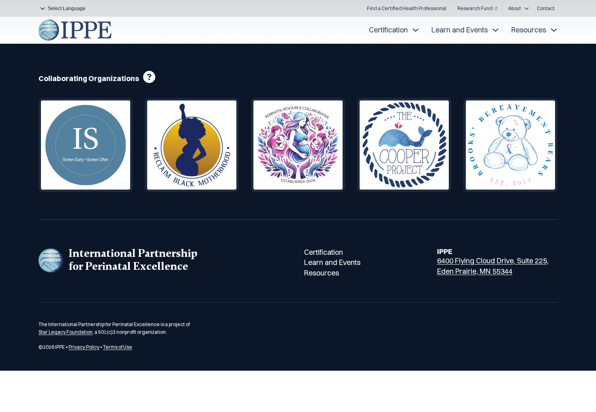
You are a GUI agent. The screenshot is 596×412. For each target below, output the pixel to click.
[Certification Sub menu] (415, 30)
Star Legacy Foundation (65, 332)
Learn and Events (459, 29)
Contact (546, 8)
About (514, 8)
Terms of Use (117, 347)
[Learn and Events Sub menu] (495, 30)
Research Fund (475, 8)
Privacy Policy (84, 347)
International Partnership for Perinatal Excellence (133, 260)
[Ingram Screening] (85, 145)
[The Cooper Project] (404, 145)
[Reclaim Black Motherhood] (191, 145)
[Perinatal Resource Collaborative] (298, 145)
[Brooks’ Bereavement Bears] (510, 145)
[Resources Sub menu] (553, 30)
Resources (528, 29)
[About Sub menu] (526, 8)
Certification (388, 29)
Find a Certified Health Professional (406, 8)
